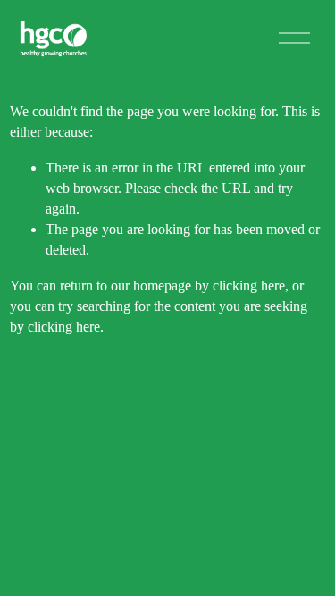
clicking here (249, 285)
